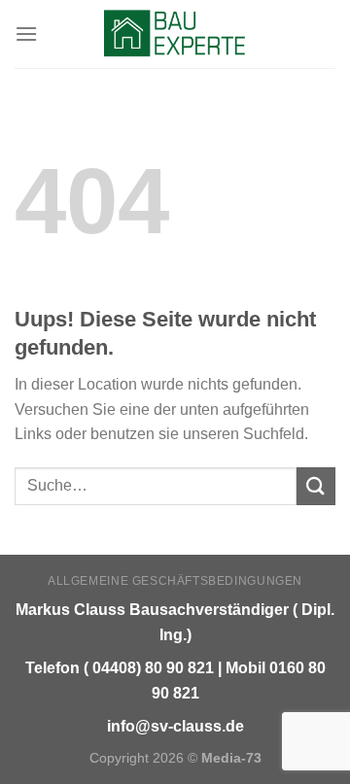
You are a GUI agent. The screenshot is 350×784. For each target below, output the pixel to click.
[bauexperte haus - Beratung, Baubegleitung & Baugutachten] (175, 34)
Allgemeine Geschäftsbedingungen (175, 581)
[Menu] (26, 33)
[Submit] (316, 486)
